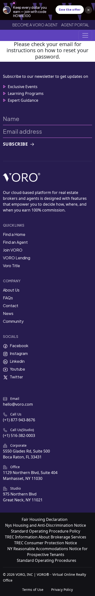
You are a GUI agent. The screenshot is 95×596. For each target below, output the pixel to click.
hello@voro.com (18, 404)
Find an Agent (15, 242)
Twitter (16, 376)
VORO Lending (16, 257)
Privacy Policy (62, 589)
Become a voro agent (35, 24)
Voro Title (11, 265)
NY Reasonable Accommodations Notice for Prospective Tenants (47, 551)
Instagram (19, 353)
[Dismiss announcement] (88, 10)
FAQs (8, 297)
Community (13, 321)
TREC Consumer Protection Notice (45, 542)
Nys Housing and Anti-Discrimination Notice (45, 525)
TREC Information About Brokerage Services (45, 537)
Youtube (17, 369)
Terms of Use (32, 589)
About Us (11, 290)
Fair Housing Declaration (44, 519)
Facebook (19, 345)
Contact (10, 305)
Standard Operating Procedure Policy (45, 531)
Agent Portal (75, 24)
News (8, 313)
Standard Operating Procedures (46, 560)
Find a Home (14, 234)
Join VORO (12, 250)
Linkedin (17, 361)
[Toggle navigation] (85, 35)
